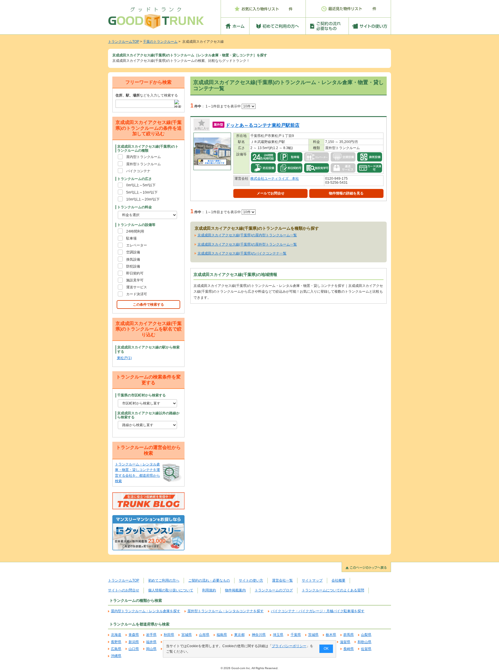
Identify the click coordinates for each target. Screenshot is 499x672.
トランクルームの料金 (134, 207)
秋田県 (169, 635)
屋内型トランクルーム (143, 157)
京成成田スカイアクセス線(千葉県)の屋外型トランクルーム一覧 (247, 244)
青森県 (134, 635)
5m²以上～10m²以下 (142, 192)
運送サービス (136, 287)
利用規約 (209, 590)
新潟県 (134, 642)
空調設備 (133, 252)
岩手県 (151, 635)
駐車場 (131, 238)
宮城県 (186, 635)
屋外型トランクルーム (143, 164)
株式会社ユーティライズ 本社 (274, 179)
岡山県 (151, 649)
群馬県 (348, 635)
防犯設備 (133, 266)
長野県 (116, 642)
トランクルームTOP (123, 42)
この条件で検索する (148, 304)
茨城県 (313, 635)
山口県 (134, 649)
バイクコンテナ (138, 171)
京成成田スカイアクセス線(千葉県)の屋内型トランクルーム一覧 (247, 235)
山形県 (204, 635)
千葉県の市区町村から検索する (141, 395)
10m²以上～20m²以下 (143, 199)
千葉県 (296, 635)
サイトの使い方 (251, 580)
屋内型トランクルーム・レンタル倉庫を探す (145, 611)
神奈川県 (259, 635)
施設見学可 (135, 280)
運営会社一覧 (282, 580)
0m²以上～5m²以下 (141, 185)
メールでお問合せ (270, 193)
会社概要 (338, 580)
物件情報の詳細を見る (346, 193)
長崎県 (348, 649)
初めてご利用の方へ (163, 580)
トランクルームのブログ (274, 590)
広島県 (116, 649)
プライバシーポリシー (289, 646)
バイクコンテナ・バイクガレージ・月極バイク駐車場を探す (317, 611)
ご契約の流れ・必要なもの (209, 580)
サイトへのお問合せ (123, 590)
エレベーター (136, 245)
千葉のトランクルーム (160, 42)
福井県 (151, 642)
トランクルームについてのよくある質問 (333, 590)
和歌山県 (364, 642)
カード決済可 (136, 294)
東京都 (239, 635)
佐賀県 (366, 649)
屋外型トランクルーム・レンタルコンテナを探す (225, 611)
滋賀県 (345, 642)
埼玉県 (278, 635)
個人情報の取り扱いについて (170, 590)
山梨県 (366, 635)
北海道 (116, 635)
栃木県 (331, 635)
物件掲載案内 (235, 590)
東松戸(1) (124, 358)
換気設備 (133, 259)
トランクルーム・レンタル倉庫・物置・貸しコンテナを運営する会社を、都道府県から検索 (137, 472)
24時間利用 (135, 231)
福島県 (222, 635)
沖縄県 (116, 656)
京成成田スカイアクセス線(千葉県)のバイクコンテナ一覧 (242, 253)
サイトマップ (312, 580)
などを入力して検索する (147, 95)
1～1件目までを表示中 (224, 106)
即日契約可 (135, 273)
